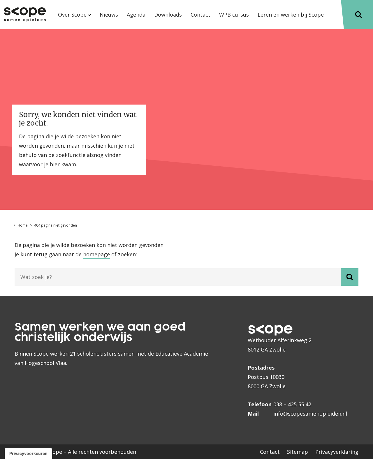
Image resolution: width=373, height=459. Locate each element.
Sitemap (297, 451)
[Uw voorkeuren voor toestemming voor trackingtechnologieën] (28, 453)
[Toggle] (358, 14)
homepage (96, 254)
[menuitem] (74, 19)
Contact (270, 451)
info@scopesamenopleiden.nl (310, 413)
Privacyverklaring (336, 451)
